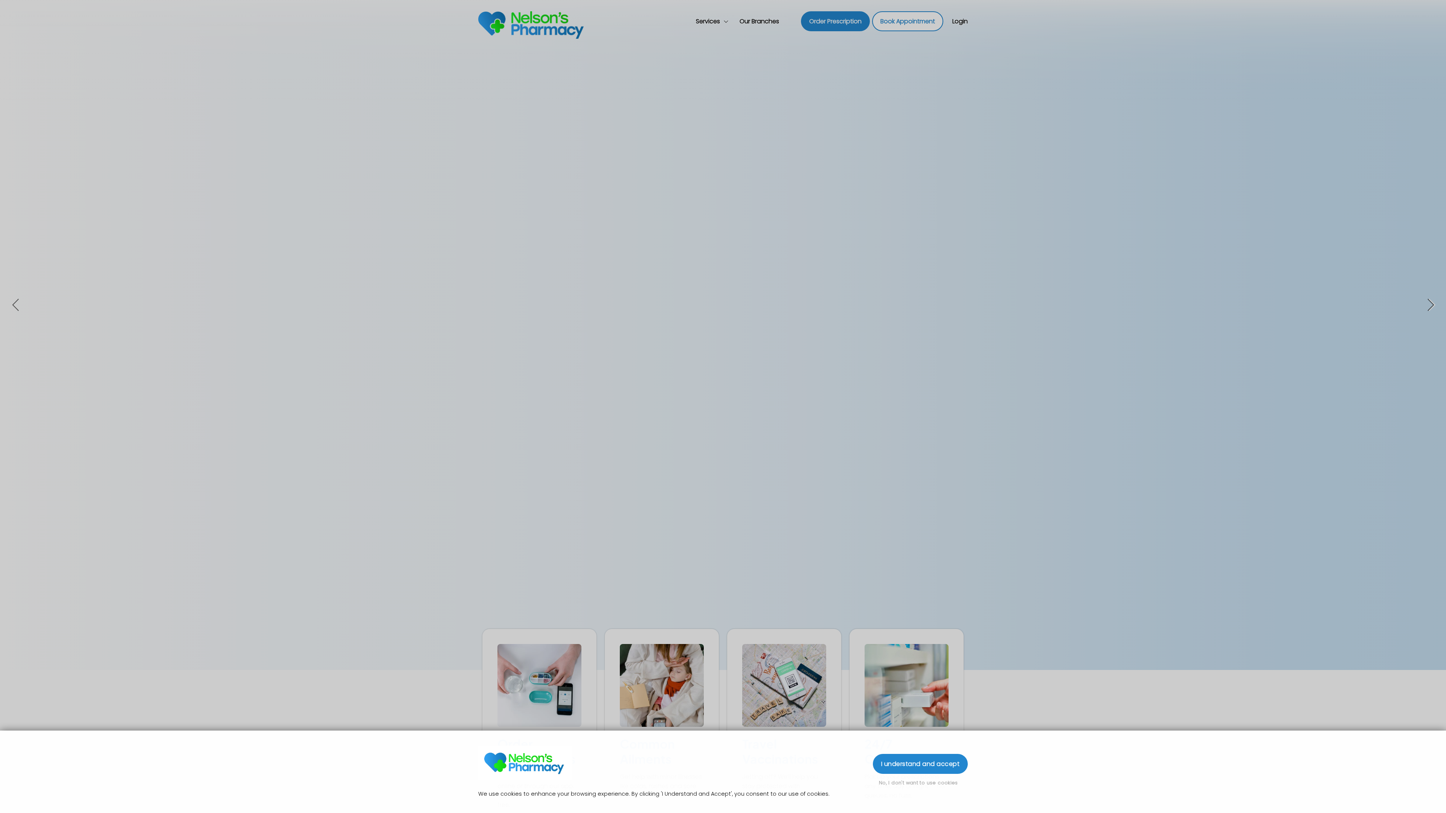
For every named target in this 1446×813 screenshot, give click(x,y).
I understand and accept (920, 764)
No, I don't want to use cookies (918, 783)
